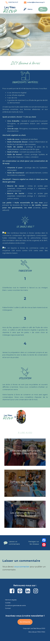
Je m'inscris (25, 622)
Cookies (7, 603)
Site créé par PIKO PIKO (36, 632)
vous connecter (21, 567)
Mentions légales (11, 600)
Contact (8, 608)
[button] (43, 9)
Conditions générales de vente (15, 605)
